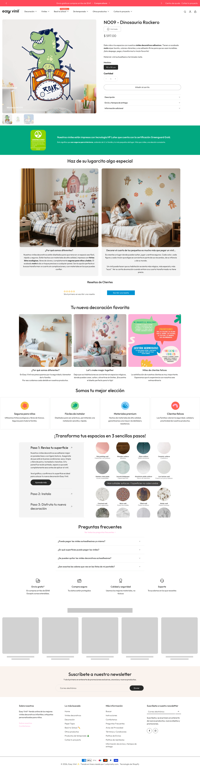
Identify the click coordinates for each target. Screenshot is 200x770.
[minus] (106, 78)
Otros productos (72, 731)
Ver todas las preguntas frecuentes (99, 532)
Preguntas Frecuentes (115, 723)
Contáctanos (24, 726)
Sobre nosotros (25, 723)
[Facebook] (149, 730)
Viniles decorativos (73, 715)
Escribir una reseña (121, 293)
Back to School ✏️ (72, 727)
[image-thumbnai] (7, 119)
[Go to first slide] (161, 3)
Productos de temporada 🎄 (77, 735)
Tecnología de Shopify (129, 764)
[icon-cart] (195, 11)
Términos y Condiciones (116, 731)
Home (67, 711)
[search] (185, 11)
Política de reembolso (115, 740)
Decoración (70, 719)
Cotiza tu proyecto (189, 3)
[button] (142, 87)
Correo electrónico (68, 688)
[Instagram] (155, 730)
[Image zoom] (49, 66)
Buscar (109, 711)
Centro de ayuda (172, 3)
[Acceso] (190, 11)
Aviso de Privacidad (114, 727)
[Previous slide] (6, 3)
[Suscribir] (178, 711)
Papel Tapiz (70, 723)
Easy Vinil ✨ (74, 764)
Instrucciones (111, 715)
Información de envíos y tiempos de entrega (121, 745)
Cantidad (108, 73)
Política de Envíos (113, 735)
